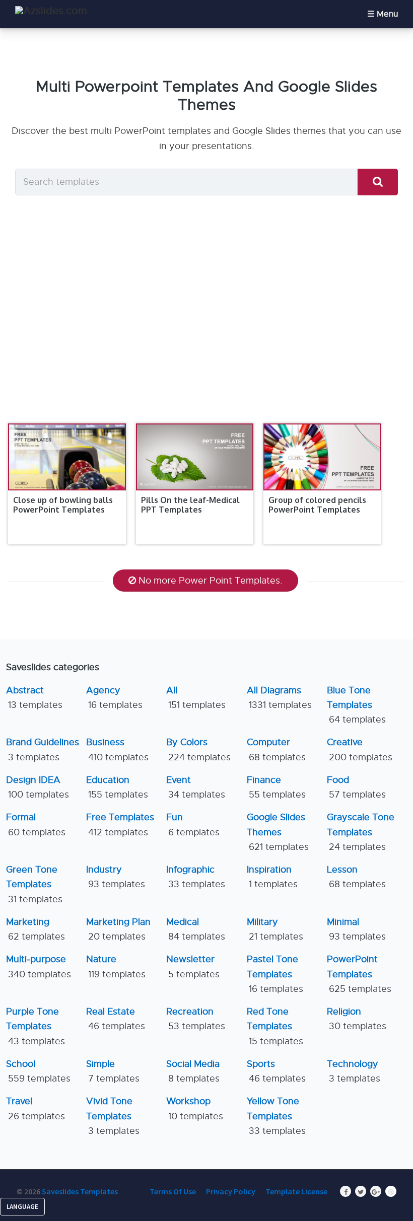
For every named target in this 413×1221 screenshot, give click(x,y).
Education (117, 787)
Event (195, 787)
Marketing (35, 929)
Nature (116, 966)
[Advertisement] (206, 320)
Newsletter (193, 966)
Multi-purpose (38, 966)
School (38, 1071)
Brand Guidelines (42, 749)
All (196, 697)
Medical (195, 929)
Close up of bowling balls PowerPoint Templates (63, 505)
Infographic (195, 877)
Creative (359, 749)
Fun (193, 824)
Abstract (34, 697)
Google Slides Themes (278, 832)
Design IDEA (37, 787)
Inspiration (272, 877)
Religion (356, 1019)
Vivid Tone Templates (113, 1116)
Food (356, 787)
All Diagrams (279, 697)
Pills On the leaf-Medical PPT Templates (190, 505)
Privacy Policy (230, 1191)
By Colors (198, 749)
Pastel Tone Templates (275, 974)
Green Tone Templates (34, 884)
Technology (353, 1071)
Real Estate (115, 1019)
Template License (296, 1191)
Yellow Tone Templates (276, 1116)
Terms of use (173, 1191)
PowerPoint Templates (359, 974)
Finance (276, 787)
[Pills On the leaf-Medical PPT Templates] (194, 456)
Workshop (194, 1108)
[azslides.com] (51, 11)
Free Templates (120, 824)
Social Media (193, 1071)
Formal (35, 824)
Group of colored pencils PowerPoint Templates (317, 505)
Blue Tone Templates (356, 705)
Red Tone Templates (275, 1026)
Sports (276, 1071)
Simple (113, 1071)
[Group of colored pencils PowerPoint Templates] (322, 456)
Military (275, 929)
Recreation (195, 1019)
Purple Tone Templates (35, 1026)
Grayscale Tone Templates (360, 832)
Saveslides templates (80, 1191)
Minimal (356, 929)
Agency (114, 697)
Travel (35, 1108)
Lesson (356, 877)
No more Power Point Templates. (211, 580)
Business (117, 749)
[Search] (378, 182)
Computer (276, 749)
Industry (115, 877)
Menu (387, 14)
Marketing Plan (118, 929)
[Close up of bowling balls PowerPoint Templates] (66, 456)
